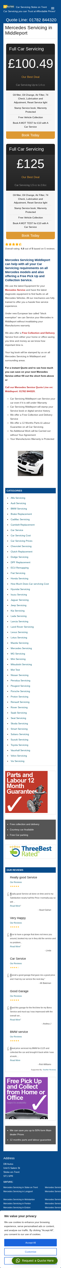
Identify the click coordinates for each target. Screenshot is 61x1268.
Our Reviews (16, 882)
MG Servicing (18, 653)
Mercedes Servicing (21, 648)
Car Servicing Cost (21, 535)
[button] (35, 1260)
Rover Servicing (19, 707)
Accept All (30, 1242)
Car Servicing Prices (21, 540)
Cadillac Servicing (20, 519)
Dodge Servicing (19, 557)
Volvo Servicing (19, 755)
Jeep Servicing (18, 605)
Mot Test (15, 669)
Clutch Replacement (21, 551)
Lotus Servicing (19, 637)
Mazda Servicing (19, 643)
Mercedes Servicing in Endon (16, 1207)
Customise (30, 1251)
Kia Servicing (18, 610)
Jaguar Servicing (20, 600)
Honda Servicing (19, 578)
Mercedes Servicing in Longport (18, 1191)
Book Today (30, 135)
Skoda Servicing (19, 723)
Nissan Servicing (19, 675)
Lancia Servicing (19, 621)
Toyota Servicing (19, 745)
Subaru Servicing (20, 734)
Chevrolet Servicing (21, 546)
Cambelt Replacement (23, 524)
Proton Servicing (19, 696)
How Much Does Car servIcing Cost (30, 583)
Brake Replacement (21, 514)
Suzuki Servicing (19, 739)
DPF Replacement (20, 562)
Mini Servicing (18, 659)
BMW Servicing (19, 508)
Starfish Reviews (49, 1070)
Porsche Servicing (20, 691)
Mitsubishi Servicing (21, 664)
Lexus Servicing (19, 632)
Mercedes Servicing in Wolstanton (19, 1199)
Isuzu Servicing (19, 594)
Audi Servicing (18, 503)
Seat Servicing (18, 718)
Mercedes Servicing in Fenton (17, 1203)
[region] (30, 1239)
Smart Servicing (19, 728)
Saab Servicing (19, 712)
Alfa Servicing (18, 498)
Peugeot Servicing (20, 686)
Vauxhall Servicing (20, 750)
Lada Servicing (19, 616)
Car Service (17, 530)
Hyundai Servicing (20, 589)
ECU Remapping (20, 567)
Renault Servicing (20, 702)
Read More (15, 906)
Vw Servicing (17, 761)
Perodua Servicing (20, 680)
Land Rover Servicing (22, 626)
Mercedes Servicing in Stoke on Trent (20, 1187)
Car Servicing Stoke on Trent (31, 7)
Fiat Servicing (18, 573)
